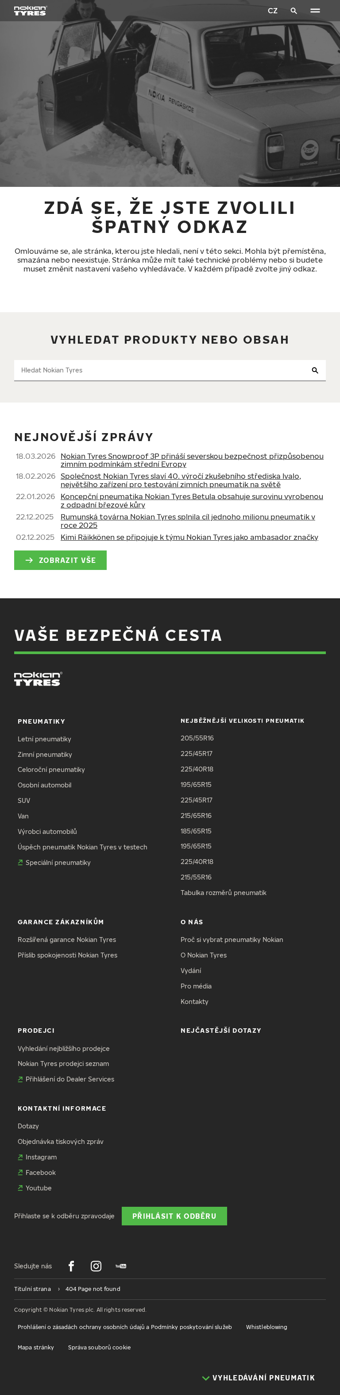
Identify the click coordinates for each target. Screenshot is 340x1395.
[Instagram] (96, 1266)
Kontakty (195, 1001)
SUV (24, 800)
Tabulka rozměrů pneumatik (224, 892)
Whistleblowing (267, 1327)
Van (23, 816)
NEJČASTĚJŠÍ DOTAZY (221, 1030)
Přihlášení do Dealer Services (70, 1079)
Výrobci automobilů (47, 831)
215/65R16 (196, 815)
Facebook (41, 1172)
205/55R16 (197, 738)
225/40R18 (197, 769)
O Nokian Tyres (204, 955)
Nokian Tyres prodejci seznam (63, 1063)
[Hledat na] (294, 10)
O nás (192, 922)
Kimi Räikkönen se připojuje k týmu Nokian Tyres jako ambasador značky (189, 537)
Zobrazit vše (67, 560)
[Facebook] (71, 1266)
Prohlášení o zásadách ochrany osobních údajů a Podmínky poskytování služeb (125, 1327)
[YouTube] (120, 1266)
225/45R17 (196, 753)
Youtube (39, 1188)
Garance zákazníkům (61, 922)
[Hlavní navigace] (315, 10)
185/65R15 (196, 831)
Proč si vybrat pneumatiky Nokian (232, 939)
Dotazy (28, 1126)
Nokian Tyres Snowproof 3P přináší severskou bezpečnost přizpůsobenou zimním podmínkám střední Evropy (192, 460)
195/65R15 (196, 784)
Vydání (191, 970)
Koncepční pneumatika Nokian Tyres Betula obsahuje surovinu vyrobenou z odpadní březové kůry (192, 500)
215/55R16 (196, 877)
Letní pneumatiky (44, 739)
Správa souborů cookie (99, 1347)
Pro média (196, 986)
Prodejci (36, 1030)
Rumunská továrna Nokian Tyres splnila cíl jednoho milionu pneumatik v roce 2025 (188, 521)
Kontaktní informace (62, 1108)
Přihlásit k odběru (174, 1216)
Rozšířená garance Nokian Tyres (67, 939)
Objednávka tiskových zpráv (61, 1141)
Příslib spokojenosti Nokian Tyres (67, 955)
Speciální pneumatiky (58, 862)
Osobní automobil (44, 785)
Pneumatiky (41, 721)
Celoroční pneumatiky (51, 769)
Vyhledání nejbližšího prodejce (64, 1048)
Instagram (41, 1157)
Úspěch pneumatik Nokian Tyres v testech (82, 847)
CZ (273, 10)
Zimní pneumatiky (45, 754)
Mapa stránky (36, 1347)
